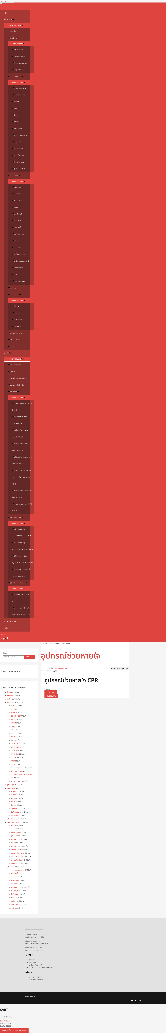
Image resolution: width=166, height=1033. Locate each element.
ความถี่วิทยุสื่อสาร (15, 365)
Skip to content (5, 1)
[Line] (140, 1001)
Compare (50, 692)
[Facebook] (132, 1001)
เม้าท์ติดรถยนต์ (18, 149)
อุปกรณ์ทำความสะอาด (17, 333)
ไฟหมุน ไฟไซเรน (15, 340)
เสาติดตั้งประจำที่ (19, 155)
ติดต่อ (6, 628)
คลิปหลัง (16, 122)
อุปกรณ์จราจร (14, 294)
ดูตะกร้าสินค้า (6, 1030)
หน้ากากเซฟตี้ (18, 200)
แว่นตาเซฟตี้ (18, 194)
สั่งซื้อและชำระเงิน (20, 1030)
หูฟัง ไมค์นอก (18, 128)
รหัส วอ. (12, 371)
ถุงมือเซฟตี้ (17, 227)
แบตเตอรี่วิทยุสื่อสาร (20, 95)
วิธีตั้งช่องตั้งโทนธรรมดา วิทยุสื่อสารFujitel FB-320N (22, 494)
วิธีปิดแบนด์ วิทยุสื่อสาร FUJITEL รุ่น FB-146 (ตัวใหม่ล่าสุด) (22, 559)
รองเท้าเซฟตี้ (18, 214)
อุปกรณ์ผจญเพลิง (19, 281)
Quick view (51, 696)
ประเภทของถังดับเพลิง (17, 385)
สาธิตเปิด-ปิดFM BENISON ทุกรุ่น (22, 597)
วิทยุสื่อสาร (13, 38)
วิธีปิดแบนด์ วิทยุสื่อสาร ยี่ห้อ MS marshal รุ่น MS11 (21, 572)
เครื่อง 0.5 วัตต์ (18, 50)
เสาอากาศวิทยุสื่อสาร (20, 135)
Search (5, 653)
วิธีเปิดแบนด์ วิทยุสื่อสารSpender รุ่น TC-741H (21, 532)
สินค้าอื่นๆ (13, 346)
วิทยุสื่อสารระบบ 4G (20, 70)
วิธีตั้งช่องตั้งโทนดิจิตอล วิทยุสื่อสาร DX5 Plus (21, 447)
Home (6, 13)
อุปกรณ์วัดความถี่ (19, 169)
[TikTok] (136, 1001)
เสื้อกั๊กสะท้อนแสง (19, 234)
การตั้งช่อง (13, 392)
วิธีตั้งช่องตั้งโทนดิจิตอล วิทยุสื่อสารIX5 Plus (21, 420)
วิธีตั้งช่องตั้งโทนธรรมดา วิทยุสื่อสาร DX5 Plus (22, 433)
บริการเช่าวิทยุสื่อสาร (35, 977)
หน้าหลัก (43, 643)
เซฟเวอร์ (16, 108)
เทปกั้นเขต (17, 241)
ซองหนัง (16, 101)
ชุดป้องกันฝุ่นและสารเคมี (21, 261)
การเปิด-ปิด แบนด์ (15, 517)
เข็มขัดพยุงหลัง (18, 268)
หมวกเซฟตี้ (17, 221)
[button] (2, 634)
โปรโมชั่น (13, 31)
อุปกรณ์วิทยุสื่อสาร (16, 76)
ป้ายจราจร (17, 306)
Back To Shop (5, 1021)
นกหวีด (16, 274)
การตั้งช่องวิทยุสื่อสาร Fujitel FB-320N (22, 406)
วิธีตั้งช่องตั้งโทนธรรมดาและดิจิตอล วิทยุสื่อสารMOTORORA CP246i (22, 477)
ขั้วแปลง (16, 115)
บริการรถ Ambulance (11, 621)
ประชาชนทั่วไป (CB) (20, 56)
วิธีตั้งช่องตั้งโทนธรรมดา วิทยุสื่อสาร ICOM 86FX (22, 460)
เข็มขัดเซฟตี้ (17, 187)
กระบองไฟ (17, 247)
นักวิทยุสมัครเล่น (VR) (20, 63)
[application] (13, 19)
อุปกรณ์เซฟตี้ (14, 175)
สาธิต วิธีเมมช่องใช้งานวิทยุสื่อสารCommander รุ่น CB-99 (22, 611)
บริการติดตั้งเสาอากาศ (36, 980)
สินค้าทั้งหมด (8, 20)
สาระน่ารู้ (6, 353)
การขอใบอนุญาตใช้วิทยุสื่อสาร (19, 378)
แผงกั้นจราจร (18, 320)
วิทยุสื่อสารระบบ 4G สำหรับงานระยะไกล (41, 967)
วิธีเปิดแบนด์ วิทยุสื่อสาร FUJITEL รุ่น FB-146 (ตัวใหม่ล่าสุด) (22, 546)
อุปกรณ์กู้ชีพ (14, 288)
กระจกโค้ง (17, 313)
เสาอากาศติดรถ (19, 142)
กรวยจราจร (17, 326)
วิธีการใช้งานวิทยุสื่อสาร (17, 583)
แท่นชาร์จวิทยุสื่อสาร (20, 88)
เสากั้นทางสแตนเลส (20, 254)
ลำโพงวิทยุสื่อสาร (19, 162)
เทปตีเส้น (17, 207)
